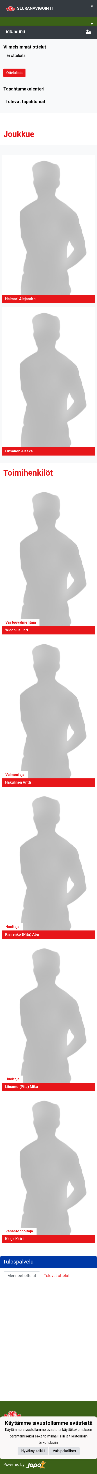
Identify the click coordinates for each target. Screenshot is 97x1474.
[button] (48, 229)
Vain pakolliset (64, 1451)
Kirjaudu (15, 32)
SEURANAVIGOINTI (55, 7)
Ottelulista (14, 73)
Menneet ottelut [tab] (21, 1275)
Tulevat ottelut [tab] (56, 1275)
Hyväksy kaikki (33, 1451)
